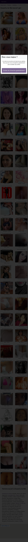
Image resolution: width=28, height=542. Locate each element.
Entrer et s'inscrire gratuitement (14, 70)
